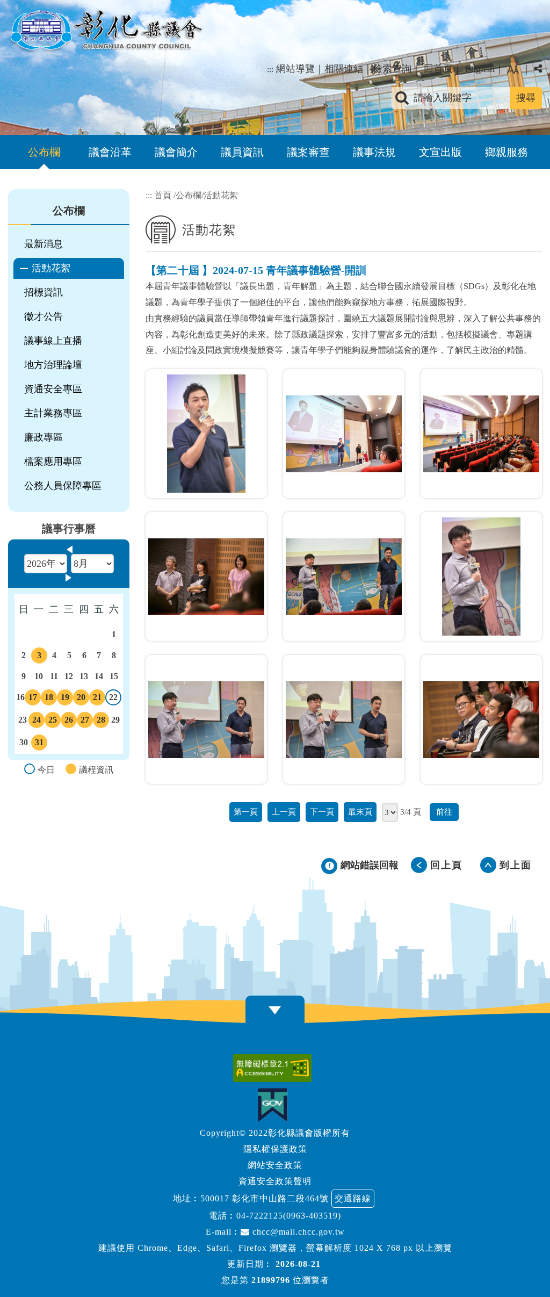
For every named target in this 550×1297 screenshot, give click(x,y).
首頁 (162, 195)
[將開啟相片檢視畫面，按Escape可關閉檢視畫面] (206, 433)
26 (69, 721)
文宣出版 (440, 152)
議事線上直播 (53, 340)
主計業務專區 (53, 413)
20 (81, 699)
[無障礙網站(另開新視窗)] (275, 1068)
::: (270, 69)
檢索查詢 (392, 68)
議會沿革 (110, 152)
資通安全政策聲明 (275, 1181)
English (480, 68)
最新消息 (43, 244)
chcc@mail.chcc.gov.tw (297, 1231)
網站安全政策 (275, 1165)
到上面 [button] (516, 865)
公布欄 (44, 152)
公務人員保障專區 (63, 485)
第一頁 (246, 811)
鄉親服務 (506, 152)
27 (85, 721)
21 (97, 699)
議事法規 (374, 152)
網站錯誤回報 (370, 865)
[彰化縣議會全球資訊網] (105, 31)
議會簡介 (176, 152)
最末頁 (360, 811)
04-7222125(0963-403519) (288, 1215)
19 (65, 699)
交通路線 (353, 1198)
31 (39, 744)
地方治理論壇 (53, 364)
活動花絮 (51, 268)
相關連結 (343, 68)
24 (36, 721)
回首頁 (438, 68)
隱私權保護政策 (275, 1149)
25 (53, 721)
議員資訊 (242, 152)
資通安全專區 (53, 389)
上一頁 (284, 811)
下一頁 (322, 811)
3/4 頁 (410, 811)
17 (33, 699)
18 (49, 699)
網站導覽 (295, 68)
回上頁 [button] (446, 865)
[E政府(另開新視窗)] (275, 1104)
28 (101, 721)
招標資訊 (43, 292)
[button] (513, 69)
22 (113, 699)
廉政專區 (43, 437)
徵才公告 (43, 316)
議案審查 (308, 152)
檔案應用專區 (53, 461)
